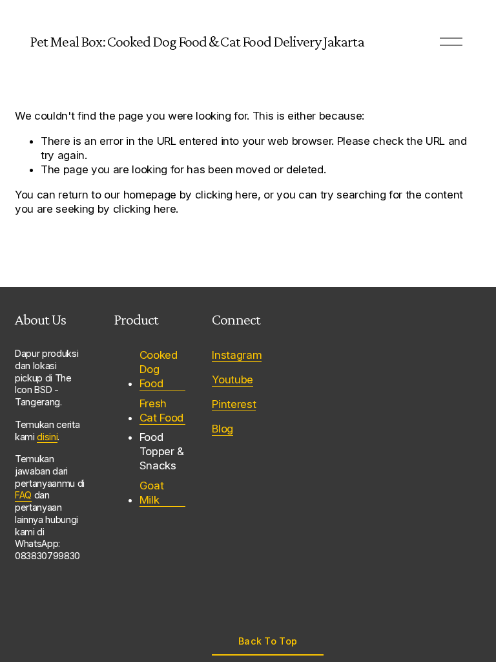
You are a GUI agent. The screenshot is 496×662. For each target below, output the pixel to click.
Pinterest (234, 404)
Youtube (232, 379)
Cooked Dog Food (159, 369)
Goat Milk (152, 492)
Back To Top (267, 640)
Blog (222, 428)
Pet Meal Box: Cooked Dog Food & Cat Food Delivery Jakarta (197, 41)
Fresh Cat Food (161, 410)
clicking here (226, 194)
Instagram (237, 354)
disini (47, 436)
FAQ (23, 494)
